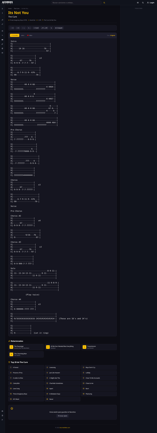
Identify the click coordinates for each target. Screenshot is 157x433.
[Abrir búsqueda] (143, 3)
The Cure (16, 8)
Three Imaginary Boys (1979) (18, 20)
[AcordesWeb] (10, 2)
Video (30, 35)
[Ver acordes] (2, 48)
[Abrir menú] (138, 3)
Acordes (15, 35)
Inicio (10, 8)
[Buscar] (104, 3)
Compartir (59, 28)
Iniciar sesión (63, 416)
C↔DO (45, 28)
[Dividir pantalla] (2, 53)
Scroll (36, 28)
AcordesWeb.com (65, 427)
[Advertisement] (138, 44)
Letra (22, 35)
